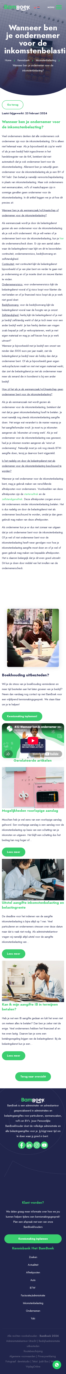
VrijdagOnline (33, 1366)
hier (62, 238)
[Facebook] (21, 1145)
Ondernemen (33, 1311)
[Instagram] (37, 1145)
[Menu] (55, 7)
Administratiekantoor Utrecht (21, 1341)
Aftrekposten (33, 1272)
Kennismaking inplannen (33, 1239)
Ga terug (12, 105)
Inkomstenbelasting (46, 60)
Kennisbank (23, 60)
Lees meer (13, 852)
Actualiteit (33, 1265)
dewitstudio (23, 1361)
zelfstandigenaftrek (12, 499)
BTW (32, 1288)
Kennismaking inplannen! (22, 716)
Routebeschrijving (33, 1351)
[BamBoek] (17, 7)
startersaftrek (31, 494)
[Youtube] (44, 1145)
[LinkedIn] (29, 1145)
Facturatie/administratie (33, 1295)
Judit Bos (44, 1361)
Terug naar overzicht (33, 1076)
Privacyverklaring (47, 1356)
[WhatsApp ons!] (56, 1364)
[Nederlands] (38, 7)
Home (8, 60)
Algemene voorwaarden (22, 1356)
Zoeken (33, 1257)
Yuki (33, 1318)
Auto (33, 1280)
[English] (35, 7)
